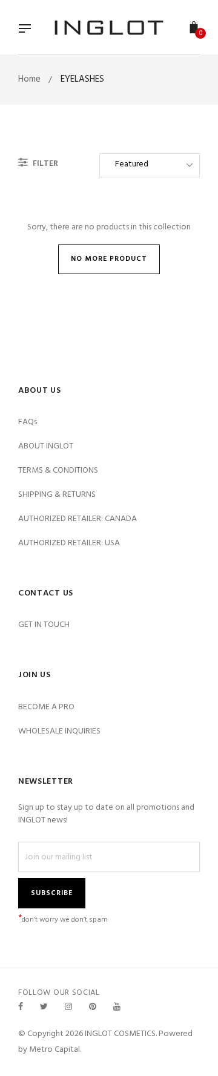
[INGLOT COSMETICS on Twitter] (44, 1007)
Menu (28, 30)
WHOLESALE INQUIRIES (59, 731)
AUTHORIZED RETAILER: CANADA (77, 519)
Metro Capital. (55, 1050)
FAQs (27, 422)
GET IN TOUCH (44, 625)
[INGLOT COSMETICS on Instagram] (68, 1007)
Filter (44, 164)
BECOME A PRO (46, 707)
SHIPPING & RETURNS (57, 495)
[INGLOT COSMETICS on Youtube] (117, 1007)
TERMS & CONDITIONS (58, 470)
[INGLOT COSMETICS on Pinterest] (92, 1007)
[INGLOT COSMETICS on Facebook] (20, 1007)
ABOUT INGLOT (45, 446)
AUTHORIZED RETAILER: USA (69, 543)
